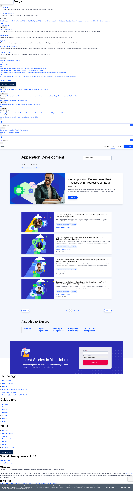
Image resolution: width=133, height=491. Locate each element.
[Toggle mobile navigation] (1, 143)
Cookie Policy (67, 487)
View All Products (8, 84)
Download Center (28, 89)
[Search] (1, 119)
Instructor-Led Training (7, 100)
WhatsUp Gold (56, 72)
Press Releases (16, 117)
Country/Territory (87, 355)
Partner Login (25, 104)
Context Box (65, 21)
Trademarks (129, 473)
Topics (112, 146)
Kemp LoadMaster (45, 72)
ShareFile (31, 70)
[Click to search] (109, 158)
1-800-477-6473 (5, 132)
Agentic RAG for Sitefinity (25, 21)
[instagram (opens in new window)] (8, 481)
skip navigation (7, 2)
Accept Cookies (110, 487)
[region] (66, 487)
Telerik (19, 70)
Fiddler (26, 77)
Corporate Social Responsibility (44, 113)
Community (46, 89)
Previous (26, 310)
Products (3, 58)
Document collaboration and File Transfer (48, 77)
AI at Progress (4, 7)
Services (2, 91)
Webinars (25, 96)
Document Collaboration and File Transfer (15, 395)
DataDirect (17, 68)
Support (2, 87)
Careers (32, 117)
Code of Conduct (52, 483)
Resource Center (12, 96)
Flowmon (37, 72)
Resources (3, 94)
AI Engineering (4, 25)
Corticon (23, 68)
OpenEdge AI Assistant (76, 21)
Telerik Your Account (21, 130)
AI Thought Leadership (7, 13)
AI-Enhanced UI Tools (6, 77)
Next (107, 310)
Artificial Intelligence (6, 29)
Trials (4, 407)
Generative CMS (55, 21)
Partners (3, 102)
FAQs (75, 96)
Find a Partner (4, 104)
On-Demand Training (20, 100)
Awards (4, 436)
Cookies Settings (125, 487)
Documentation (38, 96)
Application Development (63, 224)
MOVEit (40, 70)
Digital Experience (5, 41)
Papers (20, 96)
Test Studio (32, 77)
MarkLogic (3, 68)
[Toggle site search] (1, 134)
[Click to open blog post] (37, 222)
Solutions (3, 27)
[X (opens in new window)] (3, 481)
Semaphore (10, 68)
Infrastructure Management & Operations (21, 72)
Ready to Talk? (14, 132)
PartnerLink (11, 130)
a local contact (8, 463)
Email (84, 350)
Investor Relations (5, 117)
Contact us (6, 452)
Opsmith (55, 22)
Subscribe (128, 146)
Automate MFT (38, 78)
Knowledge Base (48, 96)
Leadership (15, 113)
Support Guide (38, 89)
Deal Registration (20, 105)
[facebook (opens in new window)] (1, 481)
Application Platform (33, 68)
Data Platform (4, 21)
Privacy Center (13, 483)
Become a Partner (14, 104)
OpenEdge (42, 68)
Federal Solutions (5, 52)
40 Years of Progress (8, 447)
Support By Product (6, 89)
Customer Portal (17, 89)
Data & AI (27, 328)
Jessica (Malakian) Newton (63, 227)
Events (60, 96)
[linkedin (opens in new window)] (10, 481)
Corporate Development (27, 113)
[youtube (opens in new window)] (5, 481)
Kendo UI (24, 70)
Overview (106, 146)
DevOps (2, 72)
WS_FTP (8, 81)
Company (3, 108)
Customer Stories (67, 96)
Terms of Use (4, 483)
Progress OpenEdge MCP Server (94, 21)
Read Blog (72, 197)
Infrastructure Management (8, 46)
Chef (6, 72)
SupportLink (3, 130)
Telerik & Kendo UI (26, 167)
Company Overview (6, 113)
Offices (37, 117)
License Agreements (40, 483)
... (87, 310)
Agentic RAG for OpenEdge (41, 21)
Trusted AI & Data (5, 60)
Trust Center (25, 117)
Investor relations (7, 439)
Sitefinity (14, 70)
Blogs (55, 96)
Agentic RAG (13, 21)
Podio (36, 70)
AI (1, 5)
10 (83, 310)
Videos (31, 96)
